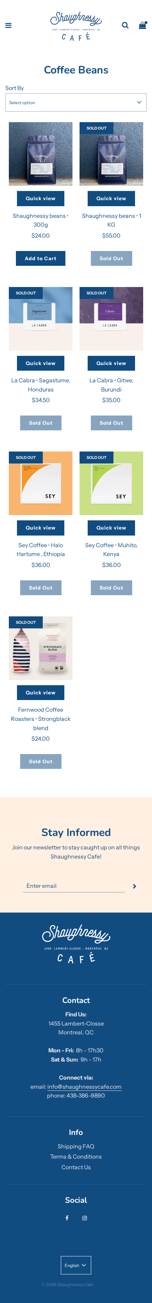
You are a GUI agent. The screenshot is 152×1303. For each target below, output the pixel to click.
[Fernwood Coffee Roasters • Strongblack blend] (40, 648)
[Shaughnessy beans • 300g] (40, 154)
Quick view (40, 198)
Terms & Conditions (76, 1156)
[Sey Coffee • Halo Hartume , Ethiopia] (40, 483)
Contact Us (76, 1167)
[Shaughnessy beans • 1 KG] (111, 154)
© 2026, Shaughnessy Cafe (67, 1284)
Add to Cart (41, 258)
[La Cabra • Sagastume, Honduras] (40, 319)
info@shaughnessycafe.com (84, 1086)
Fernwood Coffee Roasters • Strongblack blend (41, 718)
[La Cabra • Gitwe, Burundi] (111, 319)
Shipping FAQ (76, 1146)
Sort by (14, 87)
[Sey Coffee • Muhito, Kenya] (111, 483)
